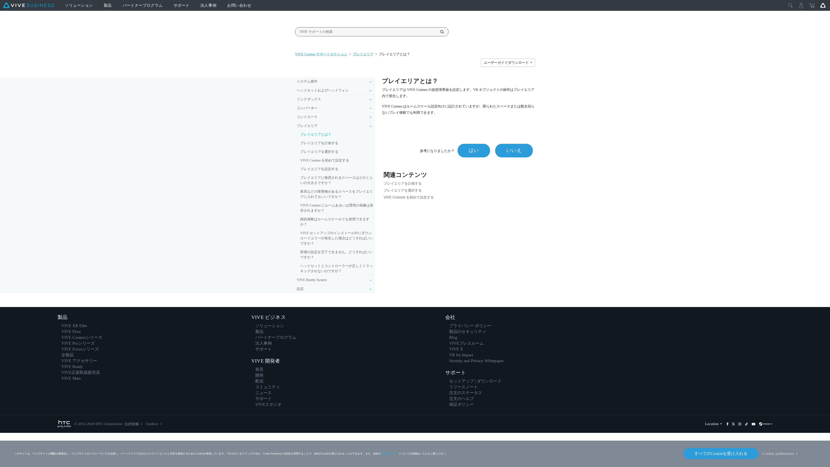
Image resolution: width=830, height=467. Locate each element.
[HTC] (64, 424)
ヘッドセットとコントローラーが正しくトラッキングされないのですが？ (336, 268)
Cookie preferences (778, 453)
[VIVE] (28, 5)
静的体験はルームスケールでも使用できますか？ (334, 221)
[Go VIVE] (822, 5)
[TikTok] (746, 424)
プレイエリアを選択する (319, 152)
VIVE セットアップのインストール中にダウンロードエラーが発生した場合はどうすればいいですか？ (336, 238)
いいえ (514, 150)
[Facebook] (727, 424)
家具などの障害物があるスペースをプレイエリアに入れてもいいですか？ (336, 194)
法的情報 (131, 424)
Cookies (152, 424)
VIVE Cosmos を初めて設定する (324, 160)
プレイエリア (363, 54)
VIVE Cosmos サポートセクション (321, 54)
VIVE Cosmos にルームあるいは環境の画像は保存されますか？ (336, 207)
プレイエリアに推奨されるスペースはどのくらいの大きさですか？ (336, 180)
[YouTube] (753, 424)
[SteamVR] (766, 424)
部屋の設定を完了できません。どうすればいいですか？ (336, 254)
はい (474, 150)
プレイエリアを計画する (319, 143)
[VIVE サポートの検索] (439, 31)
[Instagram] (739, 424)
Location (712, 424)
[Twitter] (733, 423)
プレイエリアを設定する (319, 169)
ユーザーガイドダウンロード (507, 62)
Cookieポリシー (390, 453)
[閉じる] (790, 5)
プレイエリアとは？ (315, 134)
